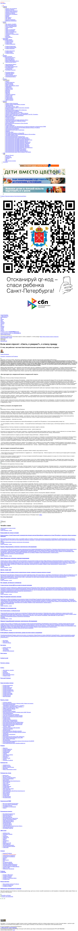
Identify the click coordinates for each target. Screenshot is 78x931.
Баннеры (7, 15)
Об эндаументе (13, 8)
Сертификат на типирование (9, 806)
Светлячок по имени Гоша (6, 336)
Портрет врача (6, 794)
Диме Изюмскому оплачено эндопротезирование (14, 558)
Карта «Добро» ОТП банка (9, 738)
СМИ (4, 153)
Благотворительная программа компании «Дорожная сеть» (18, 139)
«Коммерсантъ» (9, 87)
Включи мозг (6, 775)
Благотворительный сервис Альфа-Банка (14, 129)
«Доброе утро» (6, 833)
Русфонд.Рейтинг (7, 750)
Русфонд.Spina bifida (7, 694)
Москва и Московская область (12, 60)
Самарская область (9, 73)
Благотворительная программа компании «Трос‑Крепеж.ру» (19, 147)
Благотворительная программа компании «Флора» (14, 732)
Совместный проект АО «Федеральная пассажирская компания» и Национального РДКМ (25, 126)
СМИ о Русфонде (9, 100)
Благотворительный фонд (20, 196)
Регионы (5, 55)
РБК (6, 159)
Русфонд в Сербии (7, 886)
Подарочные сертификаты (11, 14)
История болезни (7, 796)
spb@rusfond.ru (3, 317)
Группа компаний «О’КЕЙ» (9, 742)
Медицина (7, 91)
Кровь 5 (4, 807)
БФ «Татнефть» (8, 124)
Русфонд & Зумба (9, 108)
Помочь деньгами (7, 647)
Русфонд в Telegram (7, 875)
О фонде (5, 6)
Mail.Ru (4, 841)
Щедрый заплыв (6, 729)
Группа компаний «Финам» (9, 846)
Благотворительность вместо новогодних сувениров (17, 107)
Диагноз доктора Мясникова (9, 777)
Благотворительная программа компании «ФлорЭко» (17, 146)
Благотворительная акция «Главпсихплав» (12, 724)
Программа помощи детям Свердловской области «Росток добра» (20, 134)
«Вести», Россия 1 (9, 155)
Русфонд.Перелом (9, 53)
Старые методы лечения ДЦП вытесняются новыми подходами (16, 585)
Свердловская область (10, 76)
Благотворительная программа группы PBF (13, 737)
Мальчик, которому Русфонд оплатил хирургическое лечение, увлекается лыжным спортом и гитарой (25, 572)
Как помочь (3, 3)
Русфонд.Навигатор (10, 82)
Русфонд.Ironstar (6, 718)
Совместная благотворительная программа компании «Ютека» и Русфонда (22, 127)
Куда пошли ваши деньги (11, 25)
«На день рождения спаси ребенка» (11, 714)
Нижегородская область (10, 62)
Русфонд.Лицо (8, 42)
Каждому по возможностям (8, 608)
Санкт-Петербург (4, 314)
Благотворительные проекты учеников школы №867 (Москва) (17, 712)
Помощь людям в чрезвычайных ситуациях (15, 104)
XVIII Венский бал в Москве (9, 708)
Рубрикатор (3, 521)
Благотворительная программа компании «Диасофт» (17, 145)
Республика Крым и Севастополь (9, 68)
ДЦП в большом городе (8, 788)
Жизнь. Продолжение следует (12, 85)
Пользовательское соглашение (10, 865)
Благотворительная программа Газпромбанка (15, 149)
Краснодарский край (10, 59)
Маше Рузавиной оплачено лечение (10, 596)
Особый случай (8, 95)
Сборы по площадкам (10, 29)
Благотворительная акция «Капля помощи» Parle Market (18, 152)
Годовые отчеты (9, 27)
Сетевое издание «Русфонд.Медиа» (11, 866)
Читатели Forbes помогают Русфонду (13, 112)
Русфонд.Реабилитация (10, 47)
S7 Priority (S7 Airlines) (10, 117)
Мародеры (7, 90)
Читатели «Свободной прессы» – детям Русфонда (16, 113)
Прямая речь (6, 785)
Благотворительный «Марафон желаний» (12, 731)
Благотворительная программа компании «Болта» (16, 140)
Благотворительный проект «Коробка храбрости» (14, 743)
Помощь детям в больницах (11, 103)
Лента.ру (7, 158)
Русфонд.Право (9, 52)
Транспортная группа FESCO (12, 128)
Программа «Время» (7, 834)
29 (3, 5)
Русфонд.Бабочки (7, 786)
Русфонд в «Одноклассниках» (10, 878)
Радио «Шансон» (7, 844)
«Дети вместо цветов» (8, 754)
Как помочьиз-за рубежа (6, 649)
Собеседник (5, 847)
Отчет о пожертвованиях (11, 26)
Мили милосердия (9, 116)
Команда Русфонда (9, 9)
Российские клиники (7, 862)
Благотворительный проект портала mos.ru (15, 136)
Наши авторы (6, 755)
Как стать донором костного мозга (10, 803)
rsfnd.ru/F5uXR (3, 341)
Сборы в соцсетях (9, 32)
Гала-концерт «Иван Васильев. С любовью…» (13, 706)
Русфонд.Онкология (10, 48)
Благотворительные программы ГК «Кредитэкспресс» (17, 138)
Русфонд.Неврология (10, 44)
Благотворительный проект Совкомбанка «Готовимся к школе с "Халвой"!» (13, 705)
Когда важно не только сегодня (9, 532)
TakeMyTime (5, 733)
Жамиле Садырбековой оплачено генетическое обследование (18, 621)
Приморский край (9, 65)
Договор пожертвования (8, 650)
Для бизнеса (2, 2)
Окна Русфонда (6, 782)
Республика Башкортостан (11, 66)
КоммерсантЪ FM (7, 843)
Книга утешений (6, 792)
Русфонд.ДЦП (6, 787)
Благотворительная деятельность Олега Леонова (16, 123)
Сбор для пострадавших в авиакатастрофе (13, 715)
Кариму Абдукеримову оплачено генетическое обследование (18, 546)
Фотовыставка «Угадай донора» (10, 721)
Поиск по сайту (6, 867)
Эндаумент (5, 161)
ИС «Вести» (8, 156)
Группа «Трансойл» (9, 122)
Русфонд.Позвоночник (10, 46)
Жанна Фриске (6, 793)
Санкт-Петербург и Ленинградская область (11, 75)
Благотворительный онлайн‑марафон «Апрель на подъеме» (11, 728)
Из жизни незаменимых (8, 778)
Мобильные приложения (11, 20)
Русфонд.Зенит (6, 717)
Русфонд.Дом (6, 795)
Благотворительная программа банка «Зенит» (15, 148)
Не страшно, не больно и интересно (10, 582)
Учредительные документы (11, 10)
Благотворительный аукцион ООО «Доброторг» (16, 110)
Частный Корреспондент (8, 845)
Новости (7, 81)
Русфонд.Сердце (9, 41)
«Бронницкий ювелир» (8, 713)
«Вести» (5, 759)
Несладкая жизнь (7, 797)
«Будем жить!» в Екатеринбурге (10, 720)
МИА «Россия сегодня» (10, 160)
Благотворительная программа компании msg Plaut (17, 144)
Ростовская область (9, 72)
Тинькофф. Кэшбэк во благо (11, 135)
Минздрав (7, 92)
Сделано (7, 35)
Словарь (5, 753)
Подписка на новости (10, 13)
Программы (5, 38)
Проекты (5, 101)
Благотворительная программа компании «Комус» (16, 119)
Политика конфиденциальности (10, 864)
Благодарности (8, 37)
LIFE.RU (5, 838)
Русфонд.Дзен (6, 879)
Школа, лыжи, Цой (5, 569)
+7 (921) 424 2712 (4, 316)
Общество (7, 93)
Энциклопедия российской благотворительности (14, 790)
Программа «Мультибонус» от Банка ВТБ (14, 133)
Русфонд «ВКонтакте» (8, 874)
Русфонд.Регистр (9, 40)
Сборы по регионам (9, 30)
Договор (7, 16)
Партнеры (5, 756)
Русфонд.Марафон (7, 710)
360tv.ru (4, 839)
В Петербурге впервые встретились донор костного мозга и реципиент (21, 632)
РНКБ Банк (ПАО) (9, 132)
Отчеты (4, 21)
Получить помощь (7, 642)
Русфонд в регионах (7, 56)
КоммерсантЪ (8, 157)
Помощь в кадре (9, 89)
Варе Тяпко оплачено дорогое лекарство (49, 336)
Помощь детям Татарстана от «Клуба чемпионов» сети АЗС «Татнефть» (21, 114)
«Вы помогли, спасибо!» (10, 24)
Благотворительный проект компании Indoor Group (16, 137)
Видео (9, 18)
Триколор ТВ (6, 837)
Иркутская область (9, 58)
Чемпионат (5, 836)
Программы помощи (7, 39)
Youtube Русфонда (7, 876)
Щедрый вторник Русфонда (9, 711)
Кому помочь (6, 641)
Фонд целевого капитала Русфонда (11, 883)
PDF (6, 18)
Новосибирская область (10, 64)
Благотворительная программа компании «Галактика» (17, 143)
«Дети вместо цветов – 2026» (12, 106)
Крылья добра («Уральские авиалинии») (14, 115)
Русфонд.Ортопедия (10, 50)
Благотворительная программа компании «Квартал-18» (18, 142)
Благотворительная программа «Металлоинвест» (16, 150)
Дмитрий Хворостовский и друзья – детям (8, 726)
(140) (14, 929)
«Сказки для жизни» (9, 118)
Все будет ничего (7, 776)
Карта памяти (6, 779)
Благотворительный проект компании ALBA (13, 723)
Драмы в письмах (9, 84)
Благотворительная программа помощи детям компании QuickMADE (18, 741)
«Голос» (5, 835)
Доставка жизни (6, 739)
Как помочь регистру (7, 805)
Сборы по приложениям (10, 31)
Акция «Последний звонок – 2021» (11, 707)
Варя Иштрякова (9, 83)
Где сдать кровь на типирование (10, 804)
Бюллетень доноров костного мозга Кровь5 (12, 716)
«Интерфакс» (6, 840)
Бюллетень (7, 36)
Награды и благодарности (11, 11)
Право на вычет (6, 784)
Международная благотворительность (11, 780)
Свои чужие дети (7, 789)
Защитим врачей (9, 105)
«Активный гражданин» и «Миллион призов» (15, 121)
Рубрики (5, 79)
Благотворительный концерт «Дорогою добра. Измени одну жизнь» (18, 703)
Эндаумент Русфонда (10, 94)
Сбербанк (7, 131)
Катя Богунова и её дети (8, 767)
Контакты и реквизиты (10, 19)
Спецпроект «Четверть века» (12, 34)
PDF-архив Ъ (8, 17)
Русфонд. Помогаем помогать (7, 196)
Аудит (6, 28)
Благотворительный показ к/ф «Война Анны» (13, 722)
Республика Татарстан (10, 69)
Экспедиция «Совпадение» (9, 734)
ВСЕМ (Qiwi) (6, 735)
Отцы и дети (5, 783)
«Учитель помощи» (7, 702)
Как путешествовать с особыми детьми (10, 610)
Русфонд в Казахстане (8, 885)
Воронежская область (10, 57)
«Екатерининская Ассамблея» (12, 111)
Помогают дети (8, 96)
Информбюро (8, 86)
